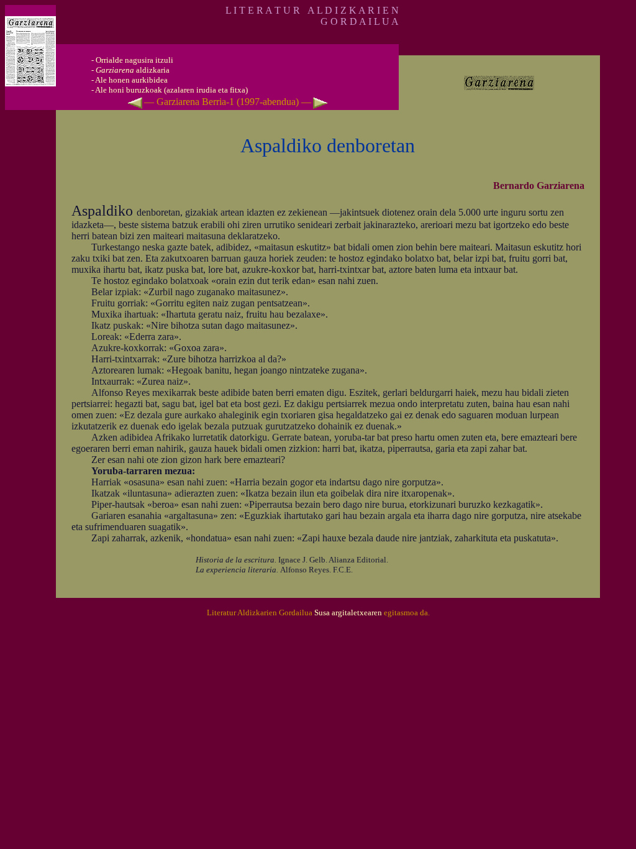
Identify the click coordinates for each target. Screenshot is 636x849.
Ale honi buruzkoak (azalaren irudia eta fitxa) (171, 89)
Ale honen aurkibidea (131, 80)
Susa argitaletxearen (348, 612)
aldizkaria (133, 70)
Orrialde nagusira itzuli (134, 60)
